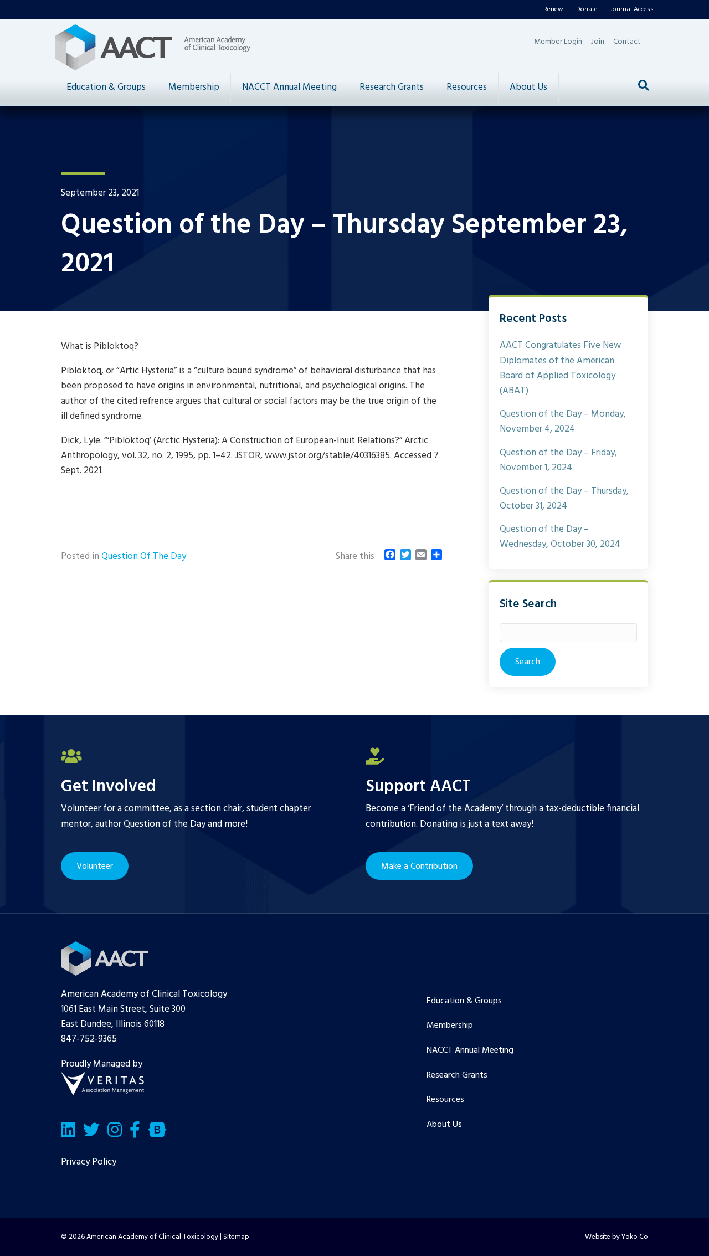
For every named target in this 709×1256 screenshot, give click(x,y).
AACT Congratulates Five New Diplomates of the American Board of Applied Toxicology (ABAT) (560, 368)
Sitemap (236, 1237)
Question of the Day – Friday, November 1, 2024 (558, 460)
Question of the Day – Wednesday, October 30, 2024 (560, 537)
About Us (528, 87)
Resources (466, 87)
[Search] (644, 85)
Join (597, 41)
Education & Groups (106, 87)
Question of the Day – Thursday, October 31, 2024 (564, 499)
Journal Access (632, 9)
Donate (587, 9)
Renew (553, 9)
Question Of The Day (143, 556)
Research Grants (391, 87)
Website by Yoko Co (616, 1237)
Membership (193, 87)
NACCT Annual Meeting (289, 87)
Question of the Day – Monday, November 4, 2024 (563, 422)
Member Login (558, 41)
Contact (627, 41)
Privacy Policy (88, 1162)
